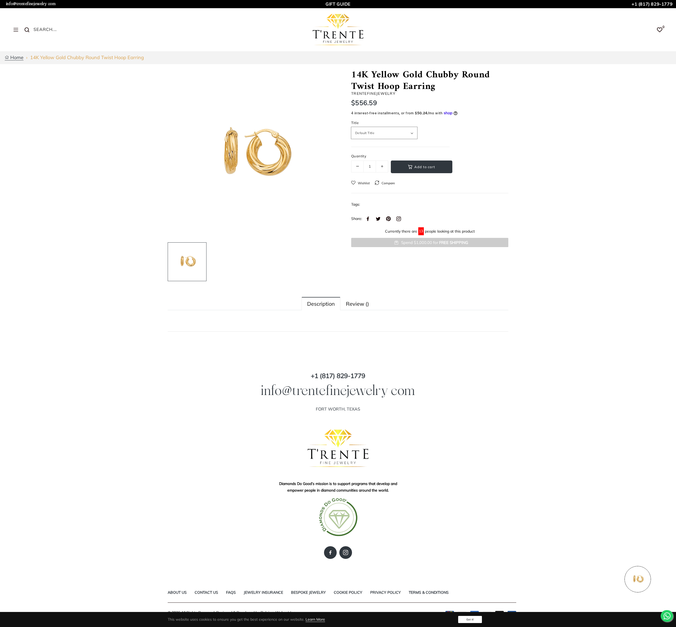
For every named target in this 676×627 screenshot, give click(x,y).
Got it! (470, 619)
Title (355, 123)
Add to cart (424, 167)
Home (16, 57)
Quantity (358, 156)
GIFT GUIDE (338, 4)
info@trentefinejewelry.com (31, 4)
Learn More (315, 619)
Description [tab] (321, 303)
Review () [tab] (357, 303)
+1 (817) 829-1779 (652, 4)
